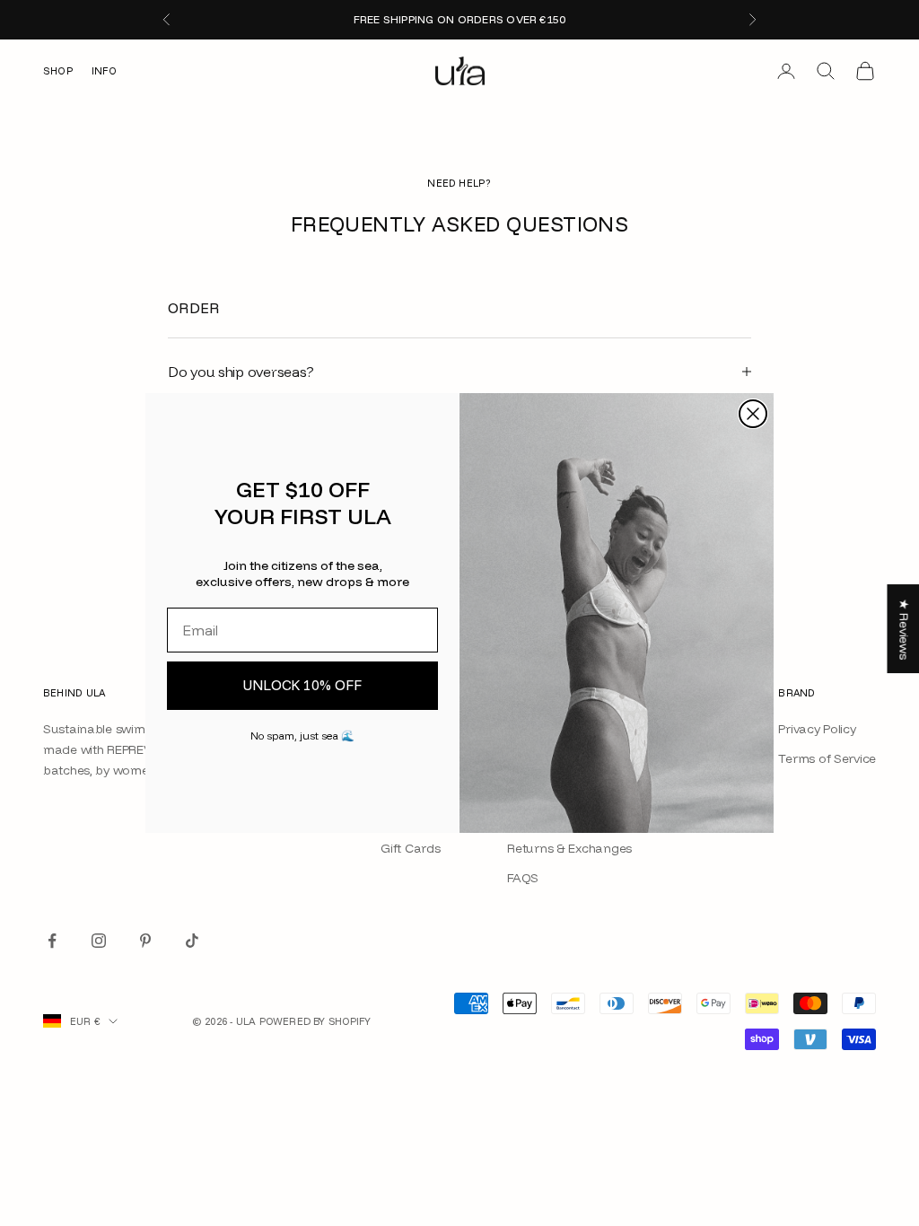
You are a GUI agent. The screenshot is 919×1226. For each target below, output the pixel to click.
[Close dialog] (753, 413)
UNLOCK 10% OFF (302, 685)
